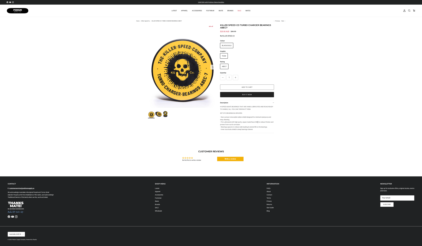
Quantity (223, 73)
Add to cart (247, 87)
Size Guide (270, 208)
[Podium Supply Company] (18, 11)
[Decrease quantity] (222, 77)
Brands (157, 204)
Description (224, 103)
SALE (239, 11)
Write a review (230, 159)
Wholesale (158, 211)
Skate (157, 201)
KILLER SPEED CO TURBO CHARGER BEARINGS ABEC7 (167, 21)
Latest (157, 188)
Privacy (269, 201)
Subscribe (387, 204)
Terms (269, 198)
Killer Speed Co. (145, 21)
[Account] (404, 10)
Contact (269, 195)
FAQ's (268, 188)
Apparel (157, 191)
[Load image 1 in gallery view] (181, 66)
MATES (248, 11)
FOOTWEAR (210, 11)
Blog (268, 211)
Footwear (158, 198)
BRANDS (230, 11)
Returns (269, 204)
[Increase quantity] (235, 77)
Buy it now (247, 94)
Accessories (159, 195)
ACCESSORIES (197, 11)
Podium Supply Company (18, 239)
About (269, 191)
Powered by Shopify (31, 239)
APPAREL (184, 11)
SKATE (221, 11)
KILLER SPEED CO (228, 36)
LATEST (174, 11)
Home (138, 21)
